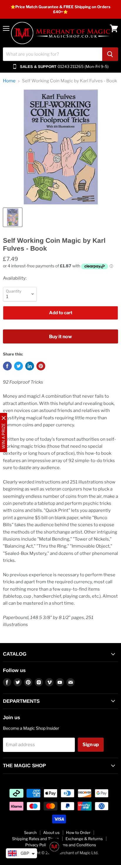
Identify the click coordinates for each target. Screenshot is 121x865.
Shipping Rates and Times (35, 838)
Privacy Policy (37, 844)
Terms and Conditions (76, 844)
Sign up (91, 744)
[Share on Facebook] (7, 366)
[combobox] (52, 54)
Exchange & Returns (84, 838)
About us (51, 832)
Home (9, 80)
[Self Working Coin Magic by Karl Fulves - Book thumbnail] (12, 217)
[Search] (110, 54)
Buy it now (60, 336)
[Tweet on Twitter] (18, 366)
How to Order (78, 832)
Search (30, 832)
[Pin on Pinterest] (40, 366)
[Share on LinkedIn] (29, 366)
